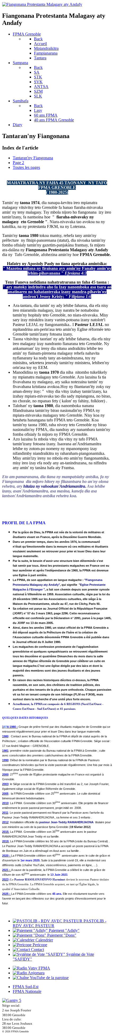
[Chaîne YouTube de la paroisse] (41, 977)
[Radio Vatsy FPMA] (31, 968)
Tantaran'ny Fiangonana (33, 158)
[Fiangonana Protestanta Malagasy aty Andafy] (42, 4)
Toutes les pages (26, 167)
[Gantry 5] (11, 1000)
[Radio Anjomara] (29, 973)
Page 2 (18, 162)
